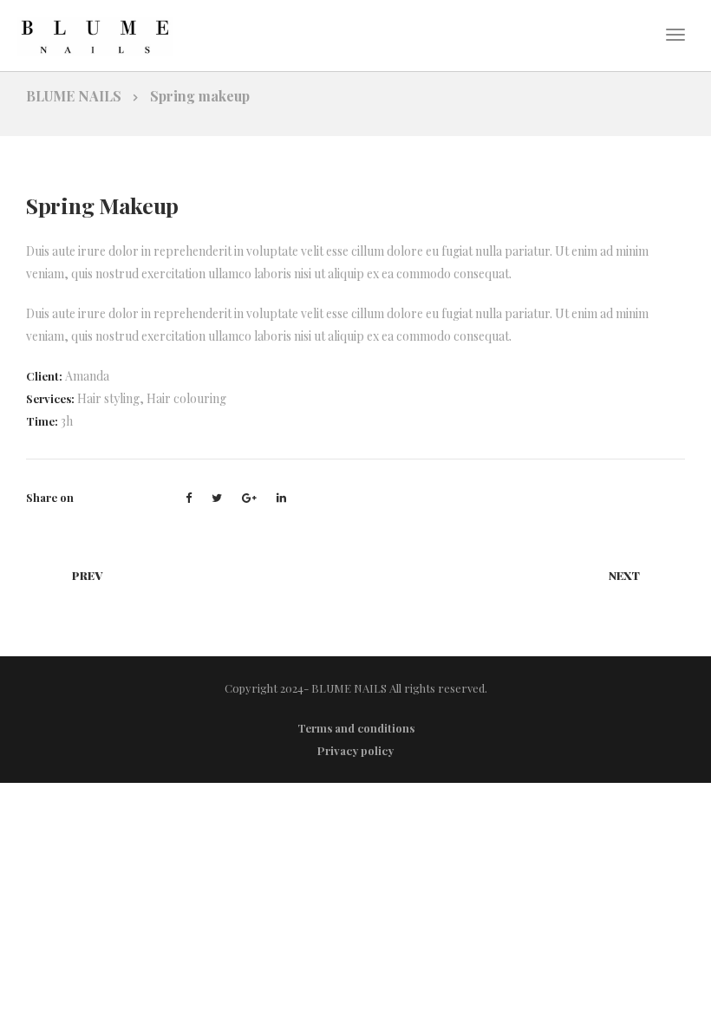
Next (624, 575)
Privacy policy (355, 750)
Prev (87, 575)
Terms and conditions (355, 727)
